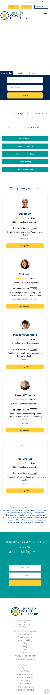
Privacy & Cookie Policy (35, 513)
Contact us (25, 652)
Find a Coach (25, 634)
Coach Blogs (25, 680)
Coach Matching (25, 637)
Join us (13, 7)
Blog (25, 643)
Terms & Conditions (13, 513)
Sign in (26, 7)
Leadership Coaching (25, 146)
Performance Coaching (25, 154)
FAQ (25, 646)
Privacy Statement (25, 686)
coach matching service (25, 55)
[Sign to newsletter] (25, 583)
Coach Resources (25, 674)
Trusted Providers (25, 677)
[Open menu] (45, 14)
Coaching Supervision (25, 169)
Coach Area (41, 7)
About (25, 649)
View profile (25, 246)
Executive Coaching (25, 138)
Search (25, 95)
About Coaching (25, 640)
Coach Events (25, 683)
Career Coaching (25, 162)
